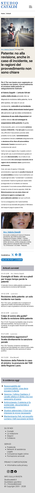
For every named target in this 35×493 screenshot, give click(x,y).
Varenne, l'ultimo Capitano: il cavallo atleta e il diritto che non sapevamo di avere (18, 396)
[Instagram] (8, 471)
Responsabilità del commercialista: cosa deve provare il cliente (16, 388)
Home (3, 13)
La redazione (12, 433)
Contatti (10, 431)
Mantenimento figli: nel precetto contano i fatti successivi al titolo (18, 417)
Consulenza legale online (18, 454)
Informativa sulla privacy (17, 465)
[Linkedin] (20, 254)
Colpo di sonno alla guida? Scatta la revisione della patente (17, 317)
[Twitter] (12, 254)
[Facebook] (16, 254)
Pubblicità (11, 447)
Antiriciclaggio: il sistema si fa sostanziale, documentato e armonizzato (17, 404)
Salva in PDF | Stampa (12, 260)
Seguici (10, 436)
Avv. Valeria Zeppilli (7, 49)
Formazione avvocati (16, 456)
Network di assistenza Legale (16, 450)
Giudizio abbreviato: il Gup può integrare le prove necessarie (18, 411)
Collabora (11, 438)
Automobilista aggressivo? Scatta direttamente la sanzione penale (16, 339)
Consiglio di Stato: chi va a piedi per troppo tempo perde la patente (17, 279)
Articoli (8, 13)
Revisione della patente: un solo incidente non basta (17, 298)
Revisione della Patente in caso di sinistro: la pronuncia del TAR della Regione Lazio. (16, 363)
